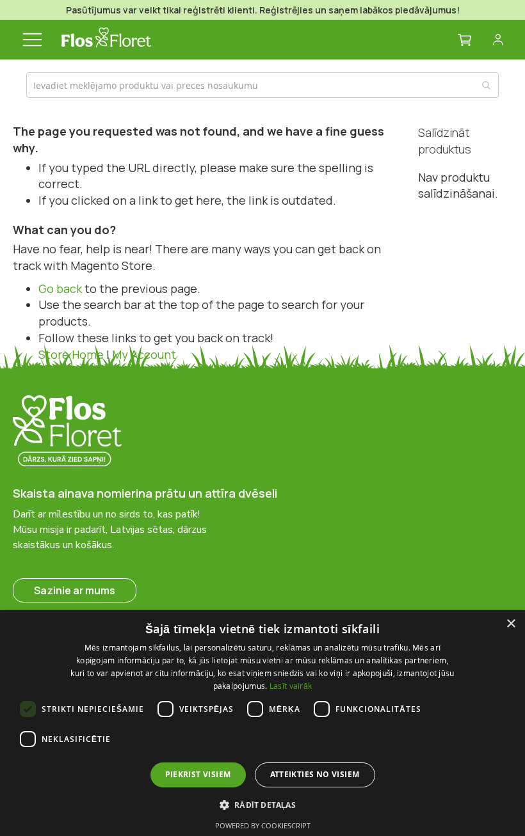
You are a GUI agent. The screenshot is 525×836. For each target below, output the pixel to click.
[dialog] (262, 723)
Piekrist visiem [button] (198, 774)
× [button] (510, 624)
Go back (60, 288)
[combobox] (262, 85)
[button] (262, 804)
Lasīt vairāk (291, 686)
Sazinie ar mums (74, 590)
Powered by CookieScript (263, 825)
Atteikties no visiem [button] (315, 774)
